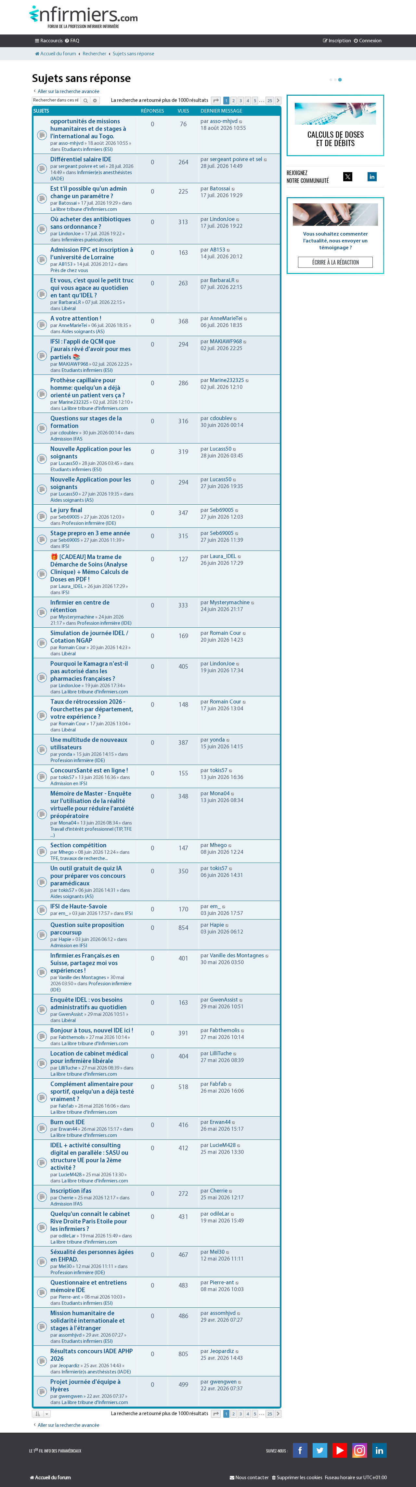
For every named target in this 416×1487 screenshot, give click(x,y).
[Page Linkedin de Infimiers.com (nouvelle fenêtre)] (372, 176)
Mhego (66, 852)
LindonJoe (69, 234)
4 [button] (248, 100)
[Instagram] (359, 1450)
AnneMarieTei (72, 325)
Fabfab (66, 1106)
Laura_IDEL (70, 586)
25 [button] (269, 100)
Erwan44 (67, 1129)
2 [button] (233, 100)
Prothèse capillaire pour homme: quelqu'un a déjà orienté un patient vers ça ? (87, 388)
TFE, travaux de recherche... (79, 858)
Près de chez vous (69, 270)
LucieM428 (70, 1175)
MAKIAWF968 (73, 364)
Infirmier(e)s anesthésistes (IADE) (96, 1372)
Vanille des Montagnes (82, 977)
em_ (63, 913)
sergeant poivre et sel (81, 166)
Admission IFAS (66, 439)
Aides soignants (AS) (83, 331)
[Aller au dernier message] (241, 121)
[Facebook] (300, 1450)
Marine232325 (73, 402)
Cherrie (65, 1198)
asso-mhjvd (71, 143)
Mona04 (67, 823)
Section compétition (78, 846)
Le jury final (66, 511)
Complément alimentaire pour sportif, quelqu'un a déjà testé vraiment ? (92, 1092)
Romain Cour (72, 647)
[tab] (331, 79)
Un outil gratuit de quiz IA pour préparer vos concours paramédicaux (87, 876)
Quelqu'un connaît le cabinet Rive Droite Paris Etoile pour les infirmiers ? (90, 1222)
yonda (65, 754)
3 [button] (241, 100)
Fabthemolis (71, 1037)
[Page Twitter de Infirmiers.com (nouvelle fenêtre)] (347, 176)
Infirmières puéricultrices (87, 240)
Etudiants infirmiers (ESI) (87, 149)
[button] (216, 100)
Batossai (67, 203)
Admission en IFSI (68, 783)
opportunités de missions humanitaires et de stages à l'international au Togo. (88, 129)
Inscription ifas (70, 1191)
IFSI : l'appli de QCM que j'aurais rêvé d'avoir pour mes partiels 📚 (90, 350)
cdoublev (68, 433)
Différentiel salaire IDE (80, 160)
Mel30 (65, 1266)
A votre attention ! (75, 319)
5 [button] (255, 100)
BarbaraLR (69, 302)
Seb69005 (69, 517)
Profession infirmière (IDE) (88, 523)
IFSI (65, 546)
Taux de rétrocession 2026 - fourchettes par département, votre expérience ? (91, 709)
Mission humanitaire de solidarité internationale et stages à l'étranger (87, 1321)
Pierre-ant (69, 1297)
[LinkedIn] (379, 1450)
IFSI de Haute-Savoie (78, 907)
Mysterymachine (76, 617)
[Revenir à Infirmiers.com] (83, 14)
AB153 (65, 264)
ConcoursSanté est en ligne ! (89, 771)
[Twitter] (320, 1450)
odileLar (67, 1236)
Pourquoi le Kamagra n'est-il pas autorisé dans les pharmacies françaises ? (89, 671)
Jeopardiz (69, 1366)
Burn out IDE (67, 1123)
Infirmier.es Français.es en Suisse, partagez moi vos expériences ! (85, 963)
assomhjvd (70, 1335)
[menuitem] (71, 41)
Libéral (68, 308)
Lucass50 (68, 463)
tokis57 (66, 777)
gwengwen (70, 1396)
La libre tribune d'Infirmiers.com (83, 209)
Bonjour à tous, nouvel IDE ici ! (91, 1031)
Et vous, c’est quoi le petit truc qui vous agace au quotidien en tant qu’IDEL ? (92, 288)
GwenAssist (70, 1014)
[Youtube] (339, 1450)
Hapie (64, 939)
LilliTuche (67, 1068)
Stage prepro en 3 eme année (90, 534)
